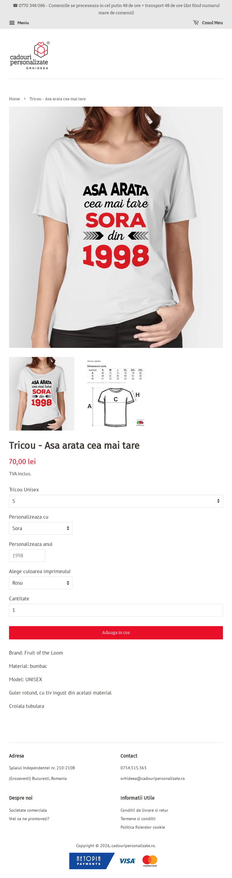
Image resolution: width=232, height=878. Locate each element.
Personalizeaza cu (28, 516)
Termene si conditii (138, 818)
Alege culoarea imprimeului (40, 571)
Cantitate (19, 598)
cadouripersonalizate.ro (133, 845)
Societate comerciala (28, 810)
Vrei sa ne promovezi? (29, 818)
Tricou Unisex (24, 489)
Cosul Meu (212, 22)
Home (14, 99)
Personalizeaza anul (31, 544)
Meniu (22, 22)
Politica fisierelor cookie (143, 827)
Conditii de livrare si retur (144, 810)
